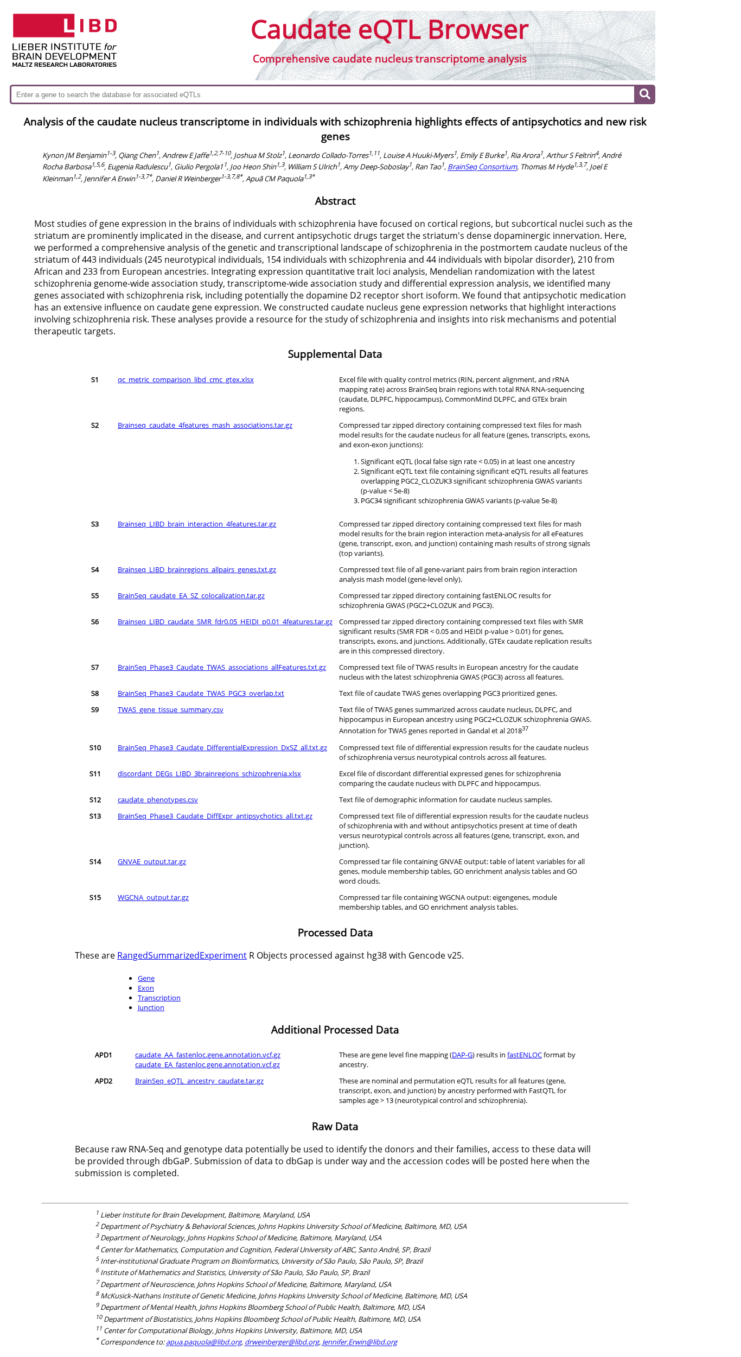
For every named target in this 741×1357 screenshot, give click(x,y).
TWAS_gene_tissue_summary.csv (170, 709)
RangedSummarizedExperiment (182, 955)
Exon (146, 988)
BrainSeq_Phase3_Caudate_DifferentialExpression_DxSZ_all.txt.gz (222, 747)
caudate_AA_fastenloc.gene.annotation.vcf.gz (207, 1055)
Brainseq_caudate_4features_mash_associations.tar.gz (205, 425)
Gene (146, 978)
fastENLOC (524, 1055)
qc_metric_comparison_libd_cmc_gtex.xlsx (186, 379)
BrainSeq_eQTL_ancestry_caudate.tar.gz (199, 1081)
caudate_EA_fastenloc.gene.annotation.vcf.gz (207, 1064)
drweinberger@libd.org (282, 1342)
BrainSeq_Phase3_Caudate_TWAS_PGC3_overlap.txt (201, 693)
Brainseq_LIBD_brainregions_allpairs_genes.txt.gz (197, 569)
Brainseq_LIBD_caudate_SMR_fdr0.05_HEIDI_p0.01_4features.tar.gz (225, 621)
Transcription (159, 998)
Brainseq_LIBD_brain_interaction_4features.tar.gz (197, 524)
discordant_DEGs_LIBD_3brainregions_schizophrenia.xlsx (209, 773)
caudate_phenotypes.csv (158, 799)
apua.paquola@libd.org (203, 1342)
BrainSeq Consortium (482, 167)
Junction (151, 1007)
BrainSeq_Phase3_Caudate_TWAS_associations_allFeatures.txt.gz (222, 667)
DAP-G (462, 1055)
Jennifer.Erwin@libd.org (359, 1342)
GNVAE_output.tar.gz (152, 861)
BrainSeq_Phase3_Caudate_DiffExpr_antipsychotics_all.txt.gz (215, 816)
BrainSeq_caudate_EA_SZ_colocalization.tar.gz (191, 595)
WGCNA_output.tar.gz (153, 897)
